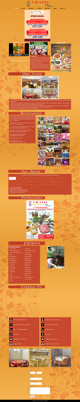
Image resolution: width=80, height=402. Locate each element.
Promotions (47, 8)
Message (32, 386)
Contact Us (62, 8)
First (31, 374)
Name (31, 370)
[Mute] (25, 55)
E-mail (31, 376)
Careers (55, 8)
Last (37, 374)
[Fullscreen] (27, 55)
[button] (10, 26)
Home (16, 8)
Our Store (23, 8)
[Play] (10, 55)
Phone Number (33, 381)
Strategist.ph (45, 400)
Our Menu (39, 8)
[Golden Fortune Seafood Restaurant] (40, 7)
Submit (32, 396)
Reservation (31, 8)
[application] (19, 49)
